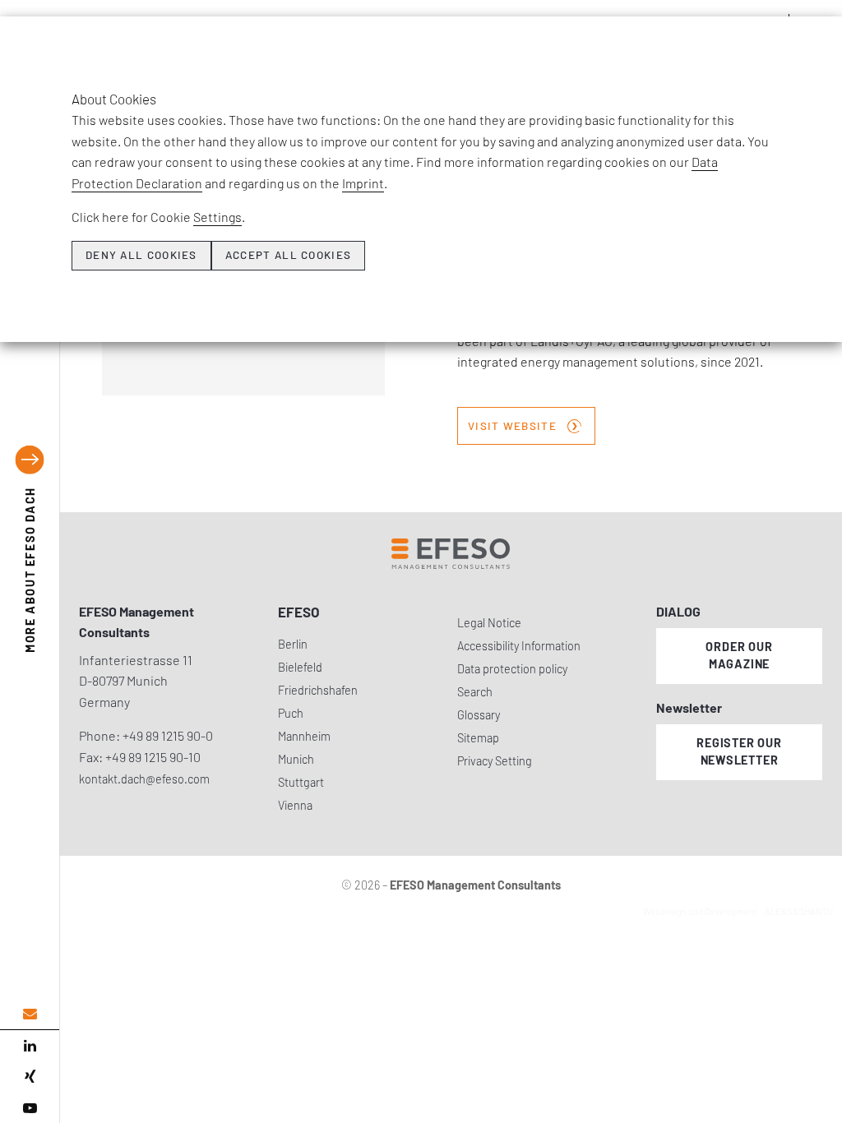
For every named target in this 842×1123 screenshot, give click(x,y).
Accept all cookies (288, 254)
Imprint (363, 183)
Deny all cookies (141, 254)
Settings (217, 216)
